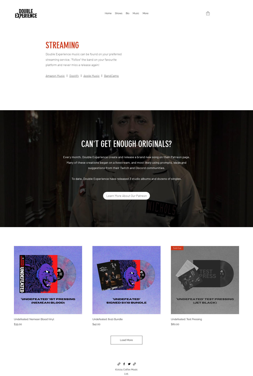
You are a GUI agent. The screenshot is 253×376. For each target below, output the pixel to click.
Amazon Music (55, 76)
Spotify (74, 76)
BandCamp (111, 76)
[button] (208, 13)
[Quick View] (48, 280)
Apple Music (91, 76)
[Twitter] (129, 364)
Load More (126, 340)
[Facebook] (124, 364)
